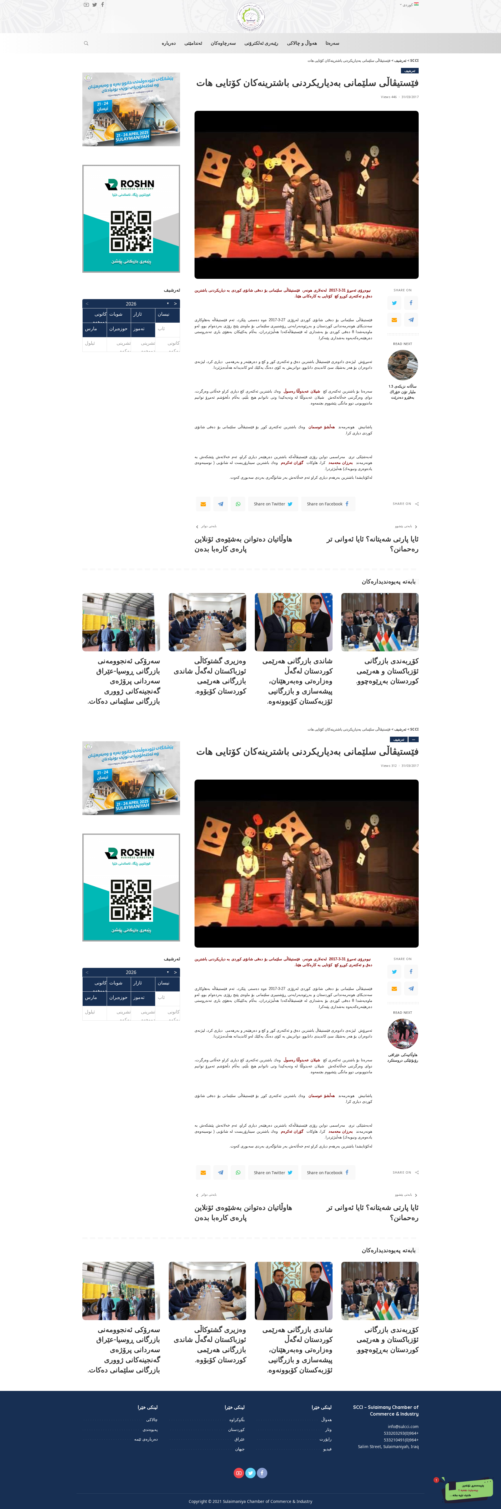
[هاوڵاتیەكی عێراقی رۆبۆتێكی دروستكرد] (403, 1034)
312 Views (389, 765)
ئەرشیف (409, 70)
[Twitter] (394, 303)
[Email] (394, 320)
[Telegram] (411, 320)
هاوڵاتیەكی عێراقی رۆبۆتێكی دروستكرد (402, 1057)
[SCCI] (250, 17)
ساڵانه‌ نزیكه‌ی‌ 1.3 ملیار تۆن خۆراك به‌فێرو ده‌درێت (403, 391)
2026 (131, 304)
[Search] (86, 43)
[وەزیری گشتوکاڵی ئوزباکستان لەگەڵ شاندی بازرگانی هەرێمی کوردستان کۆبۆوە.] (207, 622)
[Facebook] (411, 303)
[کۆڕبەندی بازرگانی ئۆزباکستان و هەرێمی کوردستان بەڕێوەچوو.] (380, 622)
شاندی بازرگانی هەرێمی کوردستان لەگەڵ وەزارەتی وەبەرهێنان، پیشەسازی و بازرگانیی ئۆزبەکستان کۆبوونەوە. (297, 680)
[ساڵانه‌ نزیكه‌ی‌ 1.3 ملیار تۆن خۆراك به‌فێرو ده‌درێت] (403, 365)
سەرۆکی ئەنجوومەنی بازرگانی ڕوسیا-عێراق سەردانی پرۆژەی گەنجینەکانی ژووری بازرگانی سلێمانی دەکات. (124, 680)
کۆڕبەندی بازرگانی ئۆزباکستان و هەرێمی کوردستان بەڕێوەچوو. (387, 670)
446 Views (389, 96)
